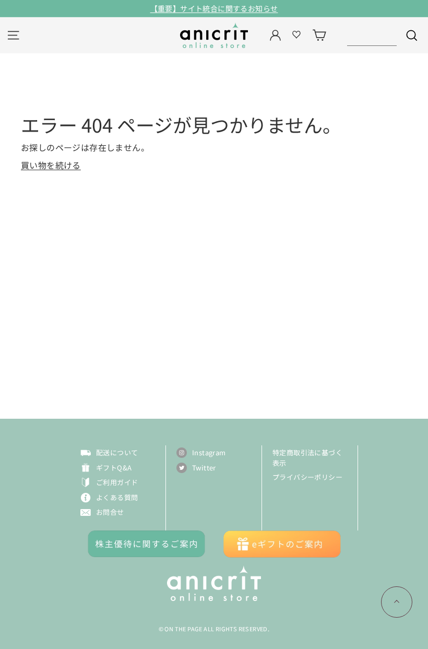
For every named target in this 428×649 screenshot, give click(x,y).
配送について (117, 452)
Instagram (209, 452)
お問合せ (110, 512)
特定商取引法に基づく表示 (307, 457)
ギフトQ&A (114, 468)
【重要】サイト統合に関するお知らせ (214, 8)
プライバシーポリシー (307, 477)
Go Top (396, 602)
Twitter (204, 468)
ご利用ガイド (117, 482)
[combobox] (372, 35)
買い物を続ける (51, 165)
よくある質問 (117, 497)
